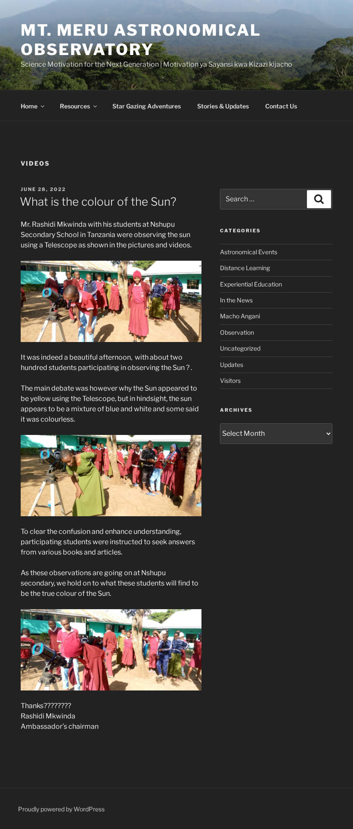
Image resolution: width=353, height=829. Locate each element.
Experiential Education (251, 284)
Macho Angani (240, 316)
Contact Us (281, 106)
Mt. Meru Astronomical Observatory (141, 40)
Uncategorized (240, 348)
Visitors (230, 380)
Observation (237, 332)
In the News (236, 300)
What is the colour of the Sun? (98, 201)
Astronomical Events (248, 252)
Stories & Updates (223, 106)
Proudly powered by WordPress (61, 809)
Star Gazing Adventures (146, 106)
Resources (75, 106)
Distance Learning (245, 267)
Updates (231, 364)
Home (29, 106)
